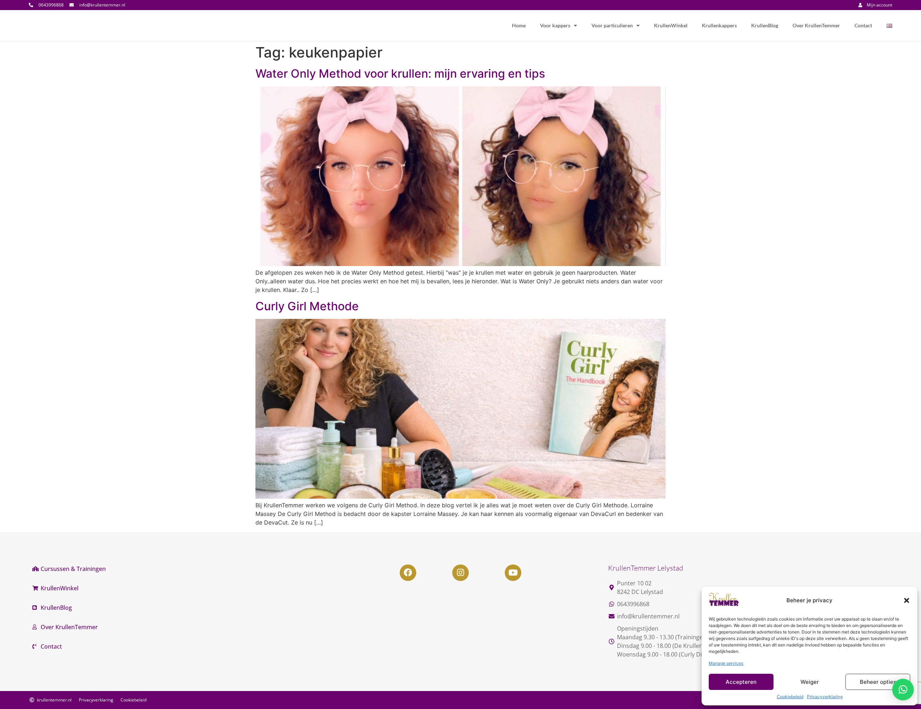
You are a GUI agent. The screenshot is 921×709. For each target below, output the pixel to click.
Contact (863, 25)
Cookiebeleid (790, 696)
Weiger (809, 681)
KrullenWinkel (671, 25)
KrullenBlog (764, 25)
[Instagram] (460, 572)
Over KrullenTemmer (816, 25)
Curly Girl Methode (307, 306)
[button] (906, 600)
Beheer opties (878, 681)
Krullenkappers (719, 25)
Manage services (726, 663)
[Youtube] (513, 572)
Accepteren (741, 681)
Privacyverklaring (825, 696)
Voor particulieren (612, 25)
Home (519, 25)
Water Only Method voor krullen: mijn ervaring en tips (400, 74)
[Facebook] (408, 572)
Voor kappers (555, 25)
